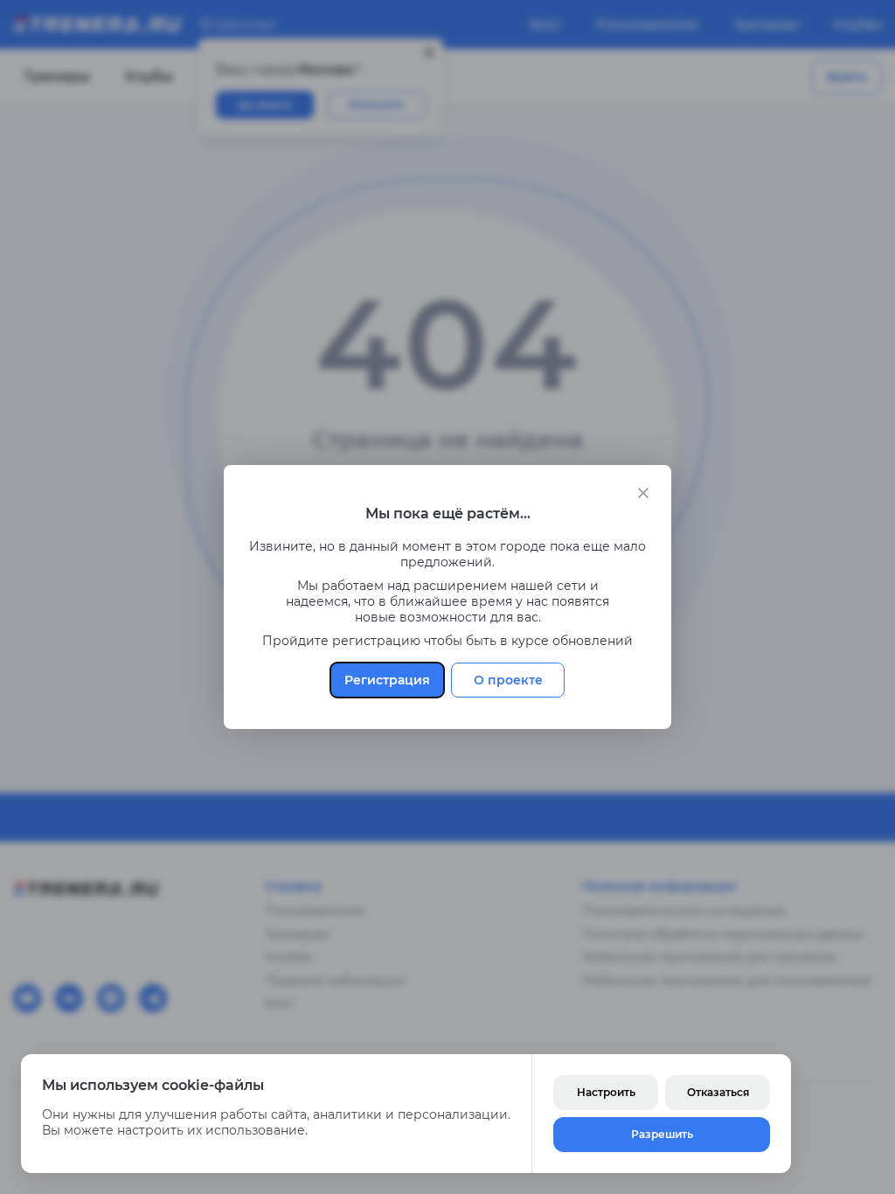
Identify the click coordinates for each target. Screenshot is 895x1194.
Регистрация (387, 680)
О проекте (508, 680)
